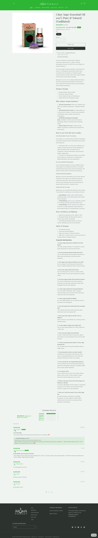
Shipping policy (56, 536)
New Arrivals (34, 514)
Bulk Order (33, 517)
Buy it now (70, 48)
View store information (62, 56)
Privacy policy (41, 536)
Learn (32, 519)
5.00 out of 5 (27, 416)
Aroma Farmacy (19, 536)
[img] (16, 427)
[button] (13, 3)
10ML (58, 34)
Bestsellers (33, 510)
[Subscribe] (34, 527)
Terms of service (48, 536)
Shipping (58, 29)
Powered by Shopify (26, 536)
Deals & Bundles (35, 512)
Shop (32, 507)
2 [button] (48, 492)
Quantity (58, 37)
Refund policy (34, 536)
